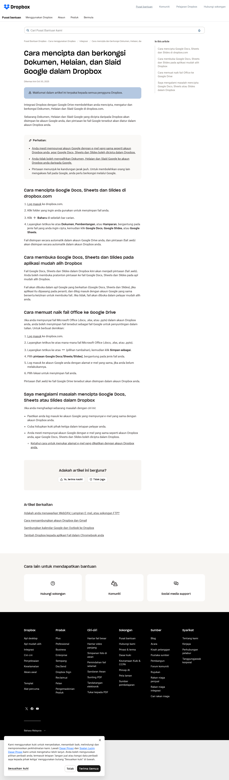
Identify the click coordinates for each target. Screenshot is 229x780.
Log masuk (34, 204)
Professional (62, 643)
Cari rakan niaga (160, 696)
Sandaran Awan (96, 671)
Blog (153, 638)
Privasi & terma (127, 649)
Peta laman (125, 675)
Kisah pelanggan (160, 649)
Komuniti (164, 6)
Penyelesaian (31, 660)
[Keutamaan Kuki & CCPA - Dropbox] (54, 756)
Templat (28, 683)
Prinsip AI (124, 670)
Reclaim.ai (61, 677)
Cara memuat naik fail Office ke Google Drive (176, 74)
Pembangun (158, 660)
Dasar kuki (125, 655)
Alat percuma (31, 688)
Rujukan (155, 672)
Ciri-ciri (28, 655)
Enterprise (61, 655)
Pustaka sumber (160, 655)
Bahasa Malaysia (32, 730)
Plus (58, 638)
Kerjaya (186, 643)
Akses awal (30, 672)
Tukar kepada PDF (97, 692)
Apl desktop (31, 638)
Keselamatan (31, 666)
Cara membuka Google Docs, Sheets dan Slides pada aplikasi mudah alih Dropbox (178, 62)
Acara (154, 643)
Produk (74, 17)
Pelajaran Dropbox (186, 6)
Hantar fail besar (96, 638)
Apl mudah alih (32, 643)
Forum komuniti (160, 666)
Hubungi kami (127, 643)
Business (61, 649)
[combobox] (114, 30)
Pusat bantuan (144, 6)
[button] (28, 30)
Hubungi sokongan (215, 6)
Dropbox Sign (63, 672)
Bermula (88, 17)
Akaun (61, 17)
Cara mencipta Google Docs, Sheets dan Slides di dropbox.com (178, 50)
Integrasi (29, 649)
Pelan (59, 683)
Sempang (61, 660)
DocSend (61, 666)
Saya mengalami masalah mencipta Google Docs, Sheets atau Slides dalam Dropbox (178, 86)
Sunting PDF (94, 677)
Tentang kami (190, 638)
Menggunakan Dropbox (39, 17)
